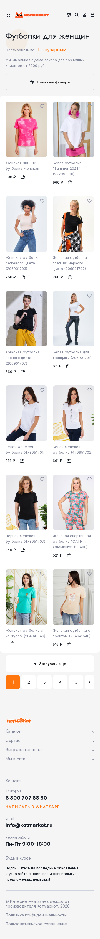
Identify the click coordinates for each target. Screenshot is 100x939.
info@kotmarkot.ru (29, 825)
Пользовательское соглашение (36, 923)
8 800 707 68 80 (26, 798)
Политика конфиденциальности (36, 915)
